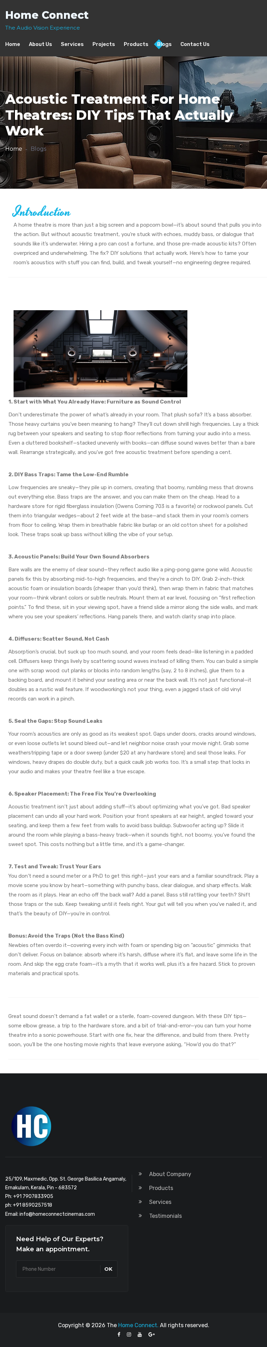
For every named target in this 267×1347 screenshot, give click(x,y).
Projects (103, 44)
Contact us (195, 44)
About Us (40, 44)
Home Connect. (138, 1325)
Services (72, 44)
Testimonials (165, 1216)
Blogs (164, 44)
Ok (108, 1269)
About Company (170, 1174)
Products (136, 44)
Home (12, 44)
